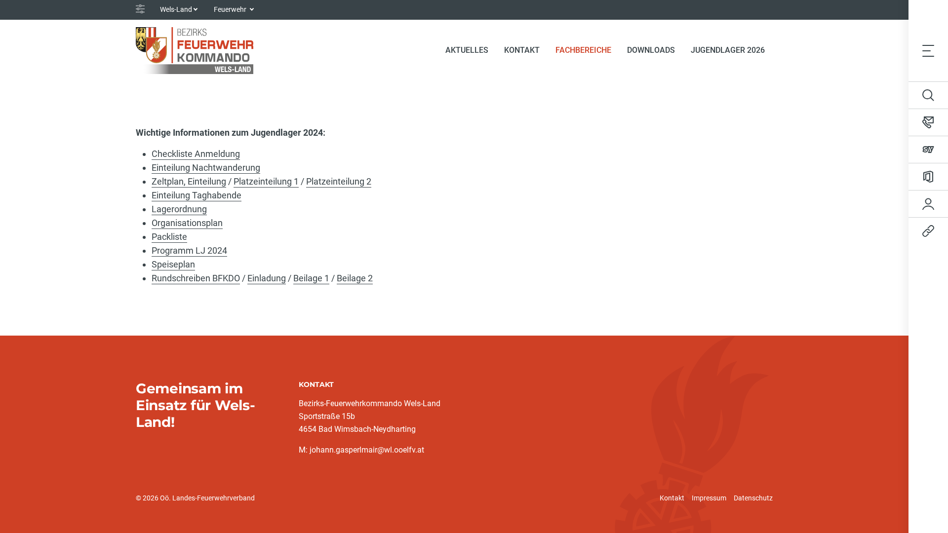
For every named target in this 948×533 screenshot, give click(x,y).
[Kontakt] (928, 122)
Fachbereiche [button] (583, 50)
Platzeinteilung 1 (266, 181)
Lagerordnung (179, 209)
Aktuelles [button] (466, 50)
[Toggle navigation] (928, 50)
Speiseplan (173, 264)
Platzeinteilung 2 (338, 181)
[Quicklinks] (928, 231)
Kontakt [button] (522, 50)
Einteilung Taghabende (196, 195)
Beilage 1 (311, 278)
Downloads (651, 50)
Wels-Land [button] (176, 9)
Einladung (266, 278)
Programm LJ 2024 (189, 250)
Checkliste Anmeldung (196, 154)
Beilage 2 (355, 278)
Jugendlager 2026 (728, 50)
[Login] (928, 203)
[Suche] (928, 95)
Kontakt (672, 498)
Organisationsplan (187, 223)
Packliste (169, 236)
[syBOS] (928, 149)
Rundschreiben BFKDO (196, 278)
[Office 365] (928, 176)
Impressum (709, 498)
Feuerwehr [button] (231, 9)
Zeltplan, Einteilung (189, 181)
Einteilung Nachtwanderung (206, 167)
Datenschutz (753, 498)
